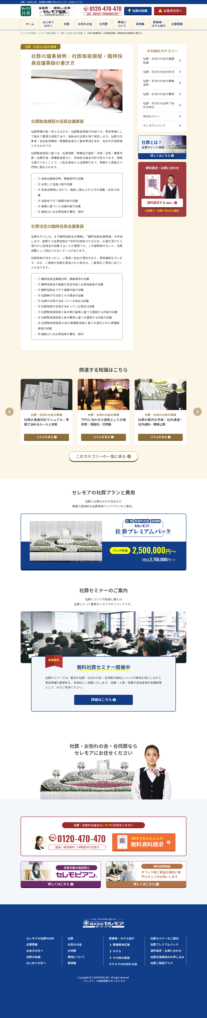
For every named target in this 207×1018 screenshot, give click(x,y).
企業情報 (177, 24)
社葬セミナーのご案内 (164, 938)
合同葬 (103, 24)
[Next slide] (197, 411)
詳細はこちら (101, 699)
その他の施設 (121, 957)
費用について (122, 24)
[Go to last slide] (9, 411)
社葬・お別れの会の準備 (71, 33)
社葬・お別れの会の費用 (158, 94)
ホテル (117, 951)
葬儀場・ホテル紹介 (159, 24)
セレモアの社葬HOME (40, 938)
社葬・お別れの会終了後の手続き (158, 105)
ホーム (30, 24)
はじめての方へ (48, 24)
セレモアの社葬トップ (31, 33)
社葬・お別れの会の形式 (158, 72)
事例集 (140, 24)
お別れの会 (85, 24)
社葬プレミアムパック (164, 944)
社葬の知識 (139, 10)
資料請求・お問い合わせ (166, 950)
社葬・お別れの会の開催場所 (158, 83)
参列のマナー (151, 116)
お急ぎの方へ (173, 10)
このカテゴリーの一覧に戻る (101, 456)
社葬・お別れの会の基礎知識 (158, 60)
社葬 (67, 24)
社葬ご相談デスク (161, 963)
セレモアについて (154, 125)
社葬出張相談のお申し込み (167, 957)
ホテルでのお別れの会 (123, 964)
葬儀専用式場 (121, 944)
